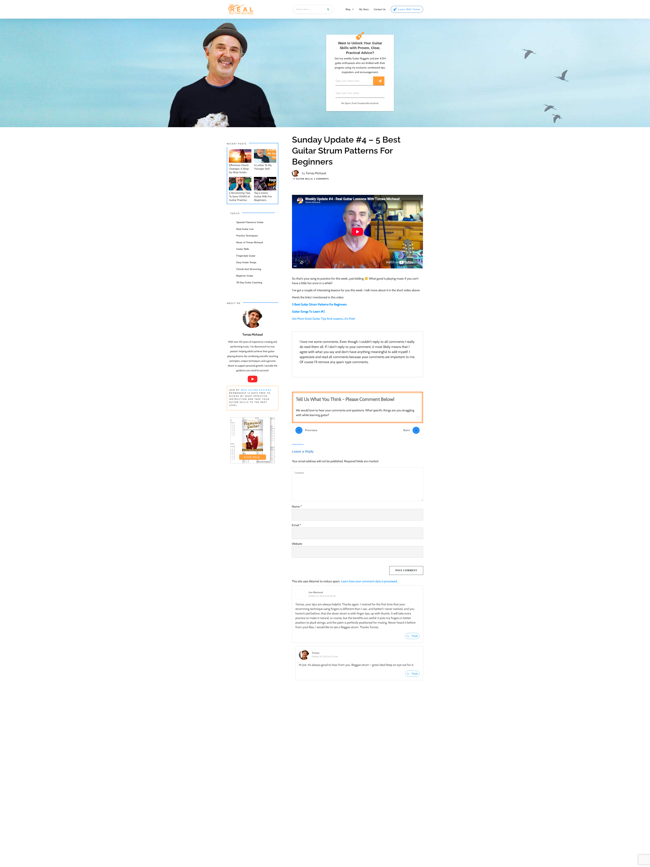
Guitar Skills (304, 179)
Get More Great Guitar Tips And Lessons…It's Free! (323, 319)
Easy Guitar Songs (246, 262)
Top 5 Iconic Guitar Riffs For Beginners (263, 196)
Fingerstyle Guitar (245, 255)
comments (321, 179)
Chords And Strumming (248, 269)
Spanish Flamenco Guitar (250, 222)
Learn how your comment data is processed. (369, 581)
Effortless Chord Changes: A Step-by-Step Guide (239, 169)
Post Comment (406, 570)
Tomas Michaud (316, 173)
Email (296, 525)
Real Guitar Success (256, 390)
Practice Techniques (247, 235)
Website (297, 544)
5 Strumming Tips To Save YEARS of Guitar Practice (239, 196)
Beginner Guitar (244, 275)
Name (297, 506)
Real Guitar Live (245, 229)
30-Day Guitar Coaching (249, 282)
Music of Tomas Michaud (249, 242)
